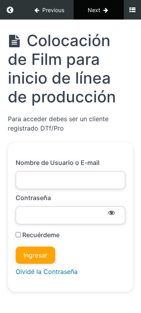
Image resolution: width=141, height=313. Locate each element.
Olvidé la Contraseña (47, 271)
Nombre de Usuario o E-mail (57, 162)
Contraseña (33, 198)
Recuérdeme (40, 235)
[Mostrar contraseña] (111, 213)
